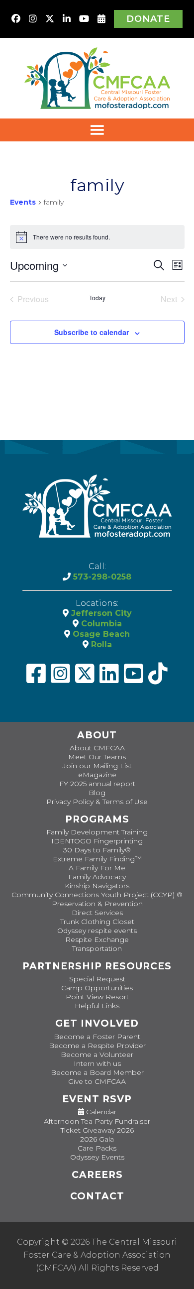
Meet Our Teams (97, 757)
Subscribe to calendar (91, 332)
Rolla (100, 644)
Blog (97, 793)
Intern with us (97, 1063)
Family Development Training (97, 832)
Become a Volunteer (97, 1054)
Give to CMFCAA (97, 1081)
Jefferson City (100, 613)
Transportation (97, 948)
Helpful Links (97, 1006)
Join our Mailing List (97, 766)
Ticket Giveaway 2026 (97, 1130)
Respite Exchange (97, 939)
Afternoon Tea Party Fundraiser (97, 1121)
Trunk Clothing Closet (97, 922)
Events (23, 202)
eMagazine (97, 775)
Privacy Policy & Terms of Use (97, 802)
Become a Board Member (97, 1072)
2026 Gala (97, 1139)
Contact (97, 1196)
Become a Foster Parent (97, 1037)
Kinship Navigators (97, 886)
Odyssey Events (97, 1157)
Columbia (100, 623)
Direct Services (97, 913)
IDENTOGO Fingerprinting (97, 841)
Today (97, 298)
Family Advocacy (97, 877)
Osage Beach (100, 634)
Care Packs (97, 1148)
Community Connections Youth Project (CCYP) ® (97, 895)
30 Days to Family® (97, 850)
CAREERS (97, 1174)
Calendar (100, 1112)
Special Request (97, 979)
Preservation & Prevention (97, 904)
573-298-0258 (101, 577)
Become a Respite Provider (97, 1046)
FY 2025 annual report (97, 784)
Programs (97, 819)
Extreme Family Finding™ (97, 859)
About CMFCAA (97, 748)
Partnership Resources (97, 966)
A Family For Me (97, 868)
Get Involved (97, 1023)
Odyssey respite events (97, 931)
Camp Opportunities (97, 988)
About (97, 735)
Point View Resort (97, 997)
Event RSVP (97, 1099)
